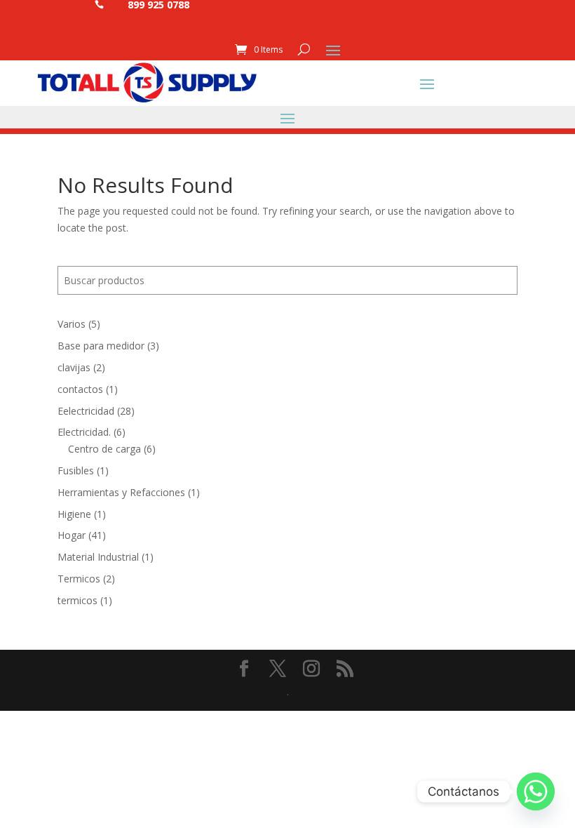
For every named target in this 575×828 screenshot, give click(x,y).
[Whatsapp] (536, 791)
